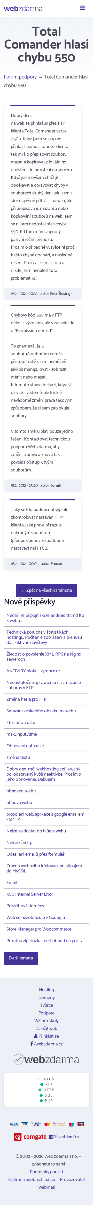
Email (11, 883)
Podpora (46, 1013)
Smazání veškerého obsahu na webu (41, 711)
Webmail (46, 1187)
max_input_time (21, 734)
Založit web (46, 1029)
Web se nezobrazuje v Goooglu (35, 918)
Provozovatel (72, 1180)
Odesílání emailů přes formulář (35, 854)
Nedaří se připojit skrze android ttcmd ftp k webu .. (45, 618)
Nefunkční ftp (19, 843)
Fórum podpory (20, 77)
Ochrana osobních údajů (31, 1180)
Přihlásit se (48, 1036)
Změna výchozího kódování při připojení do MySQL (44, 868)
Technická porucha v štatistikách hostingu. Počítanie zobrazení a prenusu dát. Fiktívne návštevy (44, 637)
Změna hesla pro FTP (26, 699)
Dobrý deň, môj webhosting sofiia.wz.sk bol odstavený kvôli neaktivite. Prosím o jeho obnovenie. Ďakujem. (43, 774)
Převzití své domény (25, 906)
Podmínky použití (46, 1172)
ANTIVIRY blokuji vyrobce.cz (33, 671)
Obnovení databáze (25, 746)
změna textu (18, 757)
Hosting (46, 990)
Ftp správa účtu (20, 723)
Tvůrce (46, 1005)
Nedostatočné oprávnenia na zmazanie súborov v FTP (43, 685)
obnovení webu (21, 791)
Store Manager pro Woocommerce (39, 929)
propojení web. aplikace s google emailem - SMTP (45, 816)
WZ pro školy (46, 1021)
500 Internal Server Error (29, 894)
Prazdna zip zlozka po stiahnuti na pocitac (46, 941)
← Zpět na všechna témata (46, 590)
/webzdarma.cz (48, 1044)
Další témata (21, 958)
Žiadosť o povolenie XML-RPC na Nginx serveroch (43, 656)
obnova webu (19, 803)
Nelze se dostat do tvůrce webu (36, 831)
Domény (46, 998)
